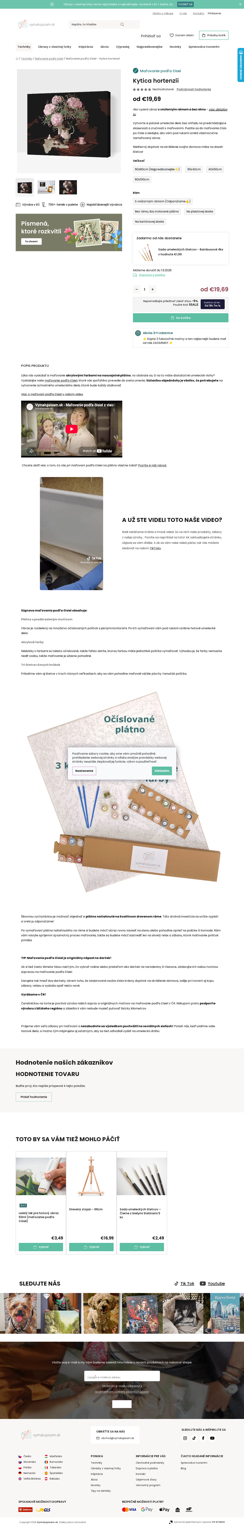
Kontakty (198, 13)
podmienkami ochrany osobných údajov (122, 1391)
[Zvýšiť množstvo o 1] (152, 289)
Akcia (94, 1479)
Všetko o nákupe (162, 13)
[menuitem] (24, 47)
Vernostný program (148, 1485)
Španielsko (56, 1473)
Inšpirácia (97, 1474)
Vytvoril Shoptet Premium (187, 1522)
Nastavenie (84, 771)
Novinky (95, 1485)
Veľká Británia (32, 1478)
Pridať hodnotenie (34, 1097)
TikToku (155, 548)
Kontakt (141, 1474)
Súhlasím (162, 771)
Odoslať (122, 1404)
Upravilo (214, 1522)
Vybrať (44, 1247)
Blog (183, 1468)
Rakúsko (55, 1478)
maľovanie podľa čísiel (61, 380)
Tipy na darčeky (101, 1491)
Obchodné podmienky (150, 1463)
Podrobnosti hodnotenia (194, 89)
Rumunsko (56, 1462)
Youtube (216, 1283)
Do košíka (183, 318)
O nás (183, 13)
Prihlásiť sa (151, 36)
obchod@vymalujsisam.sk (117, 1438)
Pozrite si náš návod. (152, 465)
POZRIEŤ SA (185, 4)
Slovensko (29, 1462)
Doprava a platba (152, 275)
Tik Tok (187, 1283)
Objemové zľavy (146, 1479)
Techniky (96, 1463)
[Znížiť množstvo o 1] (137, 289)
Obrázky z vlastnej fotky (106, 1468)
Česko (27, 1456)
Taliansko (55, 1467)
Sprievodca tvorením (194, 1463)
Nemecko (29, 1473)
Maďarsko (56, 1456)
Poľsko (27, 1467)
